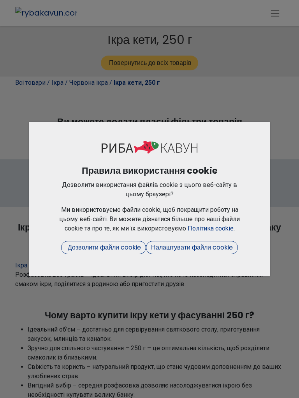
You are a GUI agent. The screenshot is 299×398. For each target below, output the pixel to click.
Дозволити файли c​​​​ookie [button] (103, 247)
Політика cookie (211, 228)
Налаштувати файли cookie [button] (192, 247)
